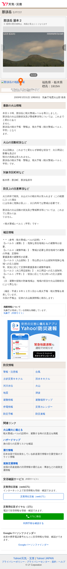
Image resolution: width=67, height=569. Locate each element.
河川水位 (8, 385)
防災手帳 (8, 413)
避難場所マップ (44, 399)
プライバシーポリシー (13, 561)
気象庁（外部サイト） (14, 313)
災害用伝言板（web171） (33, 496)
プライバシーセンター (38, 561)
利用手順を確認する (33, 523)
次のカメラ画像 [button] (62, 47)
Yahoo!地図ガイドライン (30, 91)
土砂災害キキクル (13, 378)
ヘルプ (61, 561)
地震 (5, 392)
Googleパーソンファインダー (33, 544)
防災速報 (40, 413)
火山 (37, 385)
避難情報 (8, 399)
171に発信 (35, 516)
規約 (54, 561)
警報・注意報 (10, 371)
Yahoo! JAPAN (45, 558)
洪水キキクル (42, 378)
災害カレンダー (44, 406)
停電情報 (8, 406)
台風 (37, 371)
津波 (37, 392)
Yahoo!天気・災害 (12, 4)
